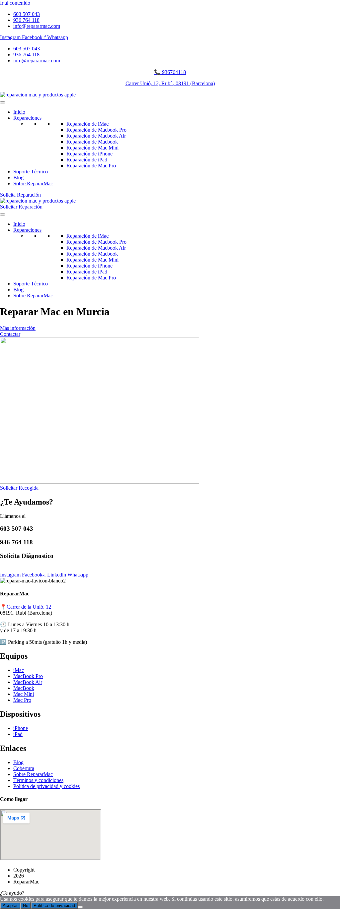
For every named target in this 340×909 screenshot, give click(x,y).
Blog (18, 177)
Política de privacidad (54, 905)
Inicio (19, 112)
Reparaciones (27, 118)
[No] (80, 907)
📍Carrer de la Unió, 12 (25, 607)
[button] (170, 893)
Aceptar (10, 905)
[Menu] (2, 102)
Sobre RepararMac (33, 183)
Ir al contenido (15, 3)
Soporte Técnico (30, 171)
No (25, 905)
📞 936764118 (170, 72)
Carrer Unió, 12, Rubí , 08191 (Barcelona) (170, 83)
